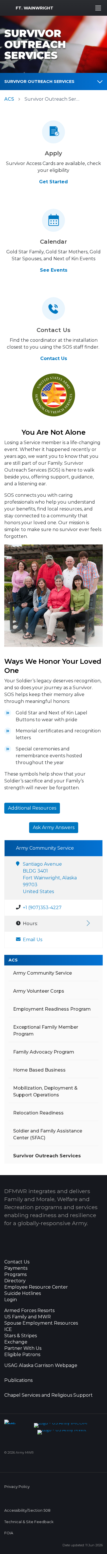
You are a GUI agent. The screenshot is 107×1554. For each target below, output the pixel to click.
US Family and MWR (27, 1317)
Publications (18, 1380)
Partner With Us (22, 1348)
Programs (15, 1274)
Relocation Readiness (38, 1113)
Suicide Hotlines (22, 1293)
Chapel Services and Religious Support (48, 1395)
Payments (15, 1268)
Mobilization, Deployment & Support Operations (45, 1091)
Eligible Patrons (22, 1354)
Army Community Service (42, 973)
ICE (8, 1329)
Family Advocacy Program (43, 1052)
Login (10, 1299)
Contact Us (53, 358)
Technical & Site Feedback (28, 1522)
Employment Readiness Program (52, 1009)
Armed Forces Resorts (29, 1310)
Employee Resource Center (36, 1287)
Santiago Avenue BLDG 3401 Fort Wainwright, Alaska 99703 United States (50, 877)
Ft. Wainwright (34, 8)
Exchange (15, 1342)
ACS (9, 99)
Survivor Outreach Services (39, 81)
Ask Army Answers (53, 827)
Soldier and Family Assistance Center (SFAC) (47, 1134)
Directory (15, 1281)
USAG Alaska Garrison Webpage (40, 1365)
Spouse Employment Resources (41, 1323)
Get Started (53, 181)
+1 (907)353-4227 (42, 907)
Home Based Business (39, 1070)
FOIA (8, 1533)
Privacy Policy (17, 1487)
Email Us (32, 939)
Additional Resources (32, 808)
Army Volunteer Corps (38, 991)
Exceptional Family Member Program (45, 1030)
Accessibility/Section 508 (27, 1510)
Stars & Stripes (20, 1336)
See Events (53, 270)
